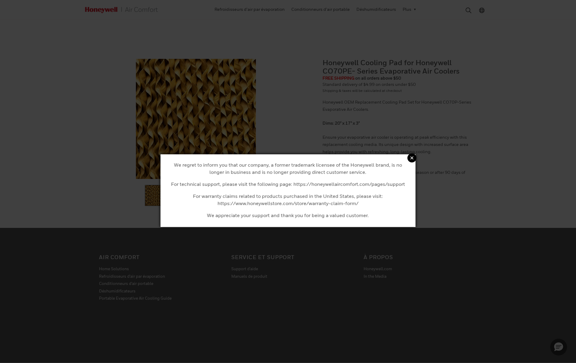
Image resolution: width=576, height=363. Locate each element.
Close (411, 157)
